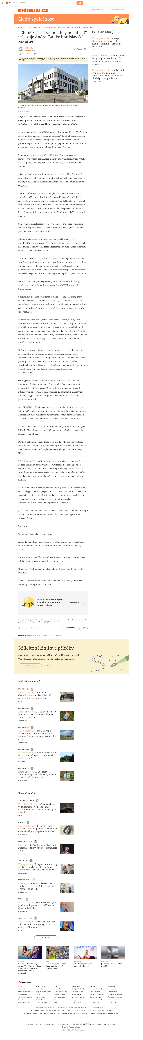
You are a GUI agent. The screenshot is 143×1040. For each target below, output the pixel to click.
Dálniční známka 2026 (115, 991)
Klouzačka (77, 1010)
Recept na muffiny (78, 991)
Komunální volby (23, 1002)
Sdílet (30, 54)
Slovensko (58, 635)
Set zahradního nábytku (88, 1010)
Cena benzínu (82, 1007)
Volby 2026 (21, 989)
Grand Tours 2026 (41, 1002)
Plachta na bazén (51, 1010)
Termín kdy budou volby (25, 997)
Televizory (93, 1013)
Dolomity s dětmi (95, 1002)
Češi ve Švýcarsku (95, 997)
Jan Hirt (38, 994)
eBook (23, 54)
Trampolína (61, 1010)
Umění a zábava (26, 902)
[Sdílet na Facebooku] (84, 628)
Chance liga (58, 989)
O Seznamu (39, 1024)
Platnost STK (112, 1002)
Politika (44, 635)
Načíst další (46, 937)
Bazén (43, 1010)
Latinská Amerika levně (97, 1000)
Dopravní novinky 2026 (115, 994)
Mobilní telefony (43, 1013)
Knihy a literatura (100, 56)
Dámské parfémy (67, 1013)
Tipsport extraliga (59, 994)
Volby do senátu (23, 1000)
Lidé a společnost (100, 38)
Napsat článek (74, 602)
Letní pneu (77, 1013)
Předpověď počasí (61, 1007)
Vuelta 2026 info (41, 989)
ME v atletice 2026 (59, 997)
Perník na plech (77, 1002)
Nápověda (64, 1024)
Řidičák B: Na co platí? (115, 997)
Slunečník (69, 1010)
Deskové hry (85, 1013)
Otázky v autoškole (114, 1000)
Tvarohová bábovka (78, 997)
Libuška (21, 822)
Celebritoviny (24, 880)
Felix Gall (39, 1000)
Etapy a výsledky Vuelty (43, 991)
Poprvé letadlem (95, 991)
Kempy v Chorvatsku (96, 989)
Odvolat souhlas (109, 1024)
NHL (55, 1002)
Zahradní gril (101, 1010)
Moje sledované (97, 10)
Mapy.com (51, 1007)
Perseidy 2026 (72, 1007)
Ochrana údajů (81, 1024)
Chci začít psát (118, 10)
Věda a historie (25, 804)
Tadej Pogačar (40, 997)
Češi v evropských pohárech (96, 1007)
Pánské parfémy (113, 1013)
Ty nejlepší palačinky (78, 989)
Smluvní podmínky (52, 1024)
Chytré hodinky (102, 1013)
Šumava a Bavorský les (97, 994)
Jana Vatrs (23, 860)
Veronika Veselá (25, 841)
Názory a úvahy (25, 753)
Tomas (21, 899)
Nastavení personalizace (71, 1027)
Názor (51, 635)
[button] (53, 83)
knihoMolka (30, 48)
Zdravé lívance (76, 994)
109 (37, 54)
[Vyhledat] (80, 3)
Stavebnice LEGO (55, 1013)
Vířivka (109, 1010)
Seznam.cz (136, 3)
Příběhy (22, 883)
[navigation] (2, 3)
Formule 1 (57, 1000)
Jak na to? (47, 665)
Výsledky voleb (22, 994)
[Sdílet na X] (87, 628)
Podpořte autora (78, 49)
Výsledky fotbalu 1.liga (61, 991)
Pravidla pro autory (95, 1024)
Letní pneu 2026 (113, 989)
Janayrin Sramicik (26, 800)
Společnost (36, 635)
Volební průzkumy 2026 (25, 991)
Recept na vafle (77, 1000)
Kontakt (72, 1024)
